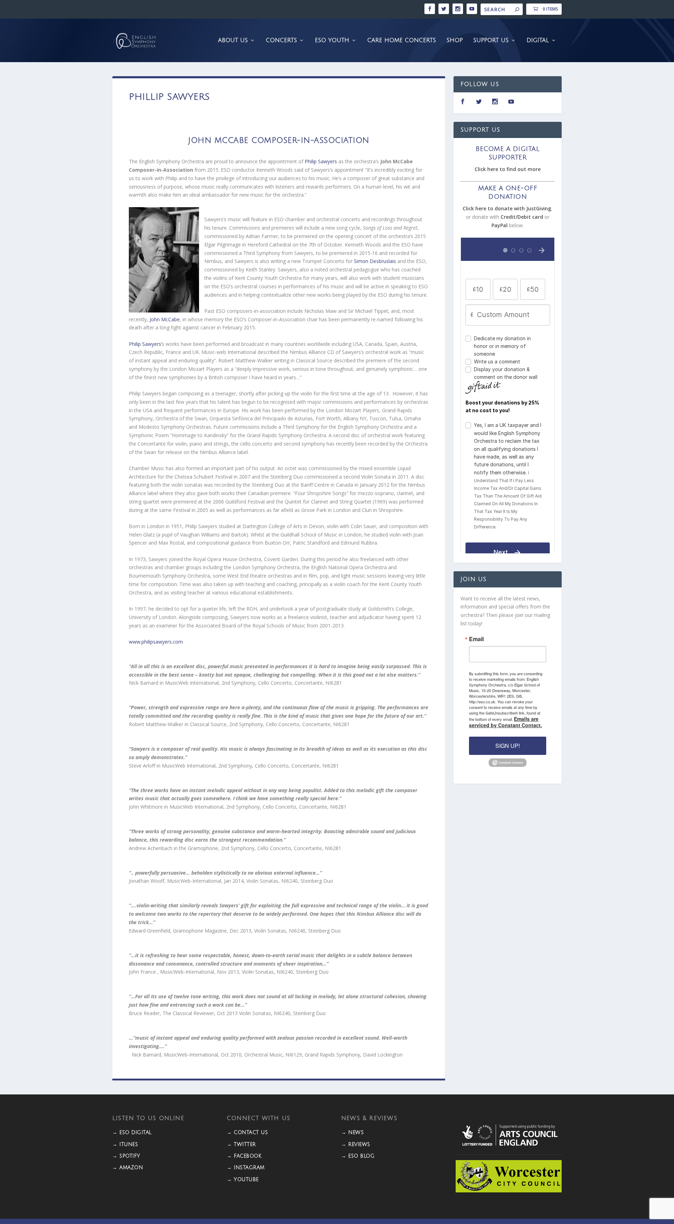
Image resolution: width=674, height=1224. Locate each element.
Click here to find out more (508, 169)
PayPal (499, 225)
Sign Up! (507, 746)
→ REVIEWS (355, 1144)
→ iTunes (125, 1144)
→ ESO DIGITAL (132, 1132)
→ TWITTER (241, 1144)
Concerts (281, 41)
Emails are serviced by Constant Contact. (505, 722)
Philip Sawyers (320, 161)
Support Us (491, 41)
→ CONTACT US (247, 1132)
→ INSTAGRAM (246, 1167)
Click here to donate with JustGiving (507, 208)
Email (476, 639)
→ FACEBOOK (244, 1156)
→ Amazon (127, 1167)
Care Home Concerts (401, 41)
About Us (233, 41)
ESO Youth (332, 41)
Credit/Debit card (522, 216)
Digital (538, 41)
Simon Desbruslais (375, 261)
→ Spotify (126, 1156)
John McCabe (165, 319)
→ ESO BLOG (358, 1156)
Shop (455, 41)
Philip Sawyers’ (145, 344)
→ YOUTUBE (243, 1179)
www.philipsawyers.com (156, 641)
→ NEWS (352, 1132)
